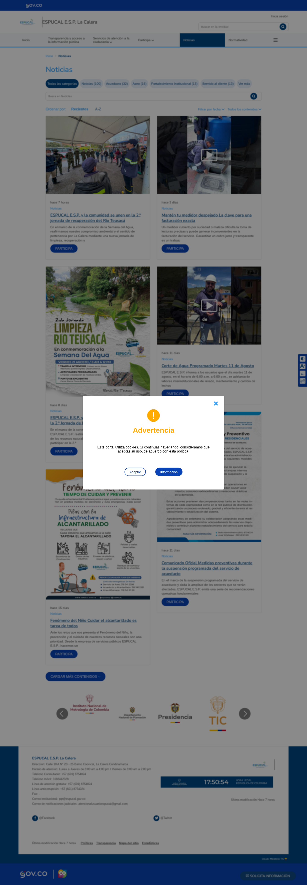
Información (169, 472)
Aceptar (135, 472)
